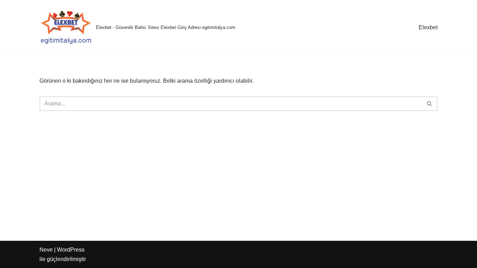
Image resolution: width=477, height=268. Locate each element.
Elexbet (428, 27)
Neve (46, 250)
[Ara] (430, 103)
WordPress (71, 250)
